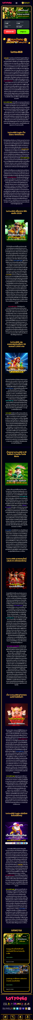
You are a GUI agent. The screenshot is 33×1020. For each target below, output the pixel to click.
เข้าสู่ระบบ (23, 32)
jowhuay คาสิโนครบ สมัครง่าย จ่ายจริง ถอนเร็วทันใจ (16, 979)
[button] (16, 3)
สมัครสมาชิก (10, 32)
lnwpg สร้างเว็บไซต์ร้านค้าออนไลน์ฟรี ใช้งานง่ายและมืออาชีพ (15, 951)
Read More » (9, 957)
